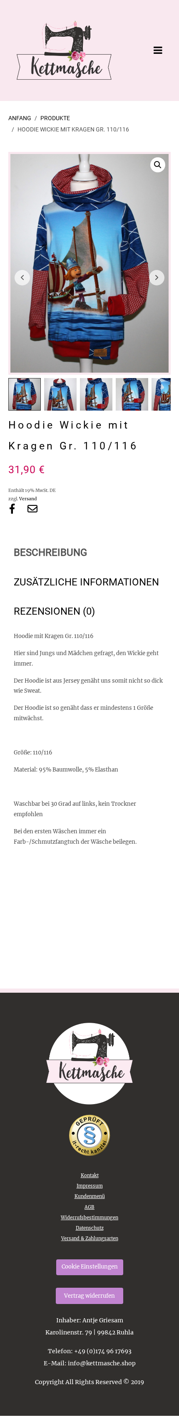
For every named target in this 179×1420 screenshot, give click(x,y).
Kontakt (90, 1175)
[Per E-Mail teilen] (32, 508)
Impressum (90, 1186)
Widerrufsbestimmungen (89, 1218)
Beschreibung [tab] (50, 552)
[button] (157, 164)
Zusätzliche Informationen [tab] (86, 582)
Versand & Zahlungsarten (89, 1238)
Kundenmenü (90, 1196)
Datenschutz (90, 1228)
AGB (89, 1207)
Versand (28, 499)
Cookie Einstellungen (90, 1266)
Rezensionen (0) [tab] (54, 611)
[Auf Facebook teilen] (12, 508)
